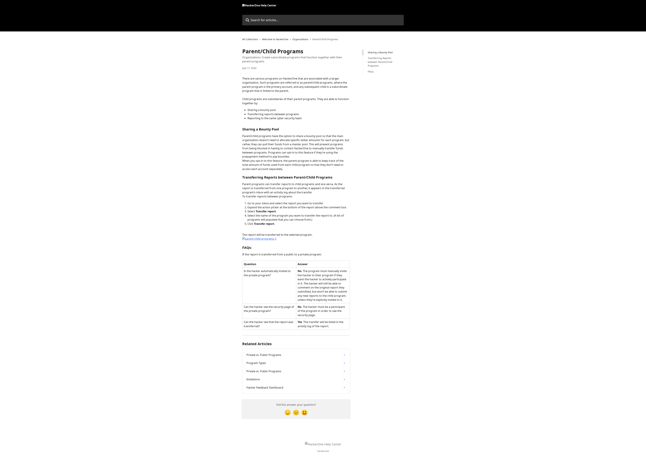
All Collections (250, 39)
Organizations (300, 39)
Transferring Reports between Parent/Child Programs (380, 61)
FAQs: (371, 71)
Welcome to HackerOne (275, 39)
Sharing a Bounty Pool (380, 52)
